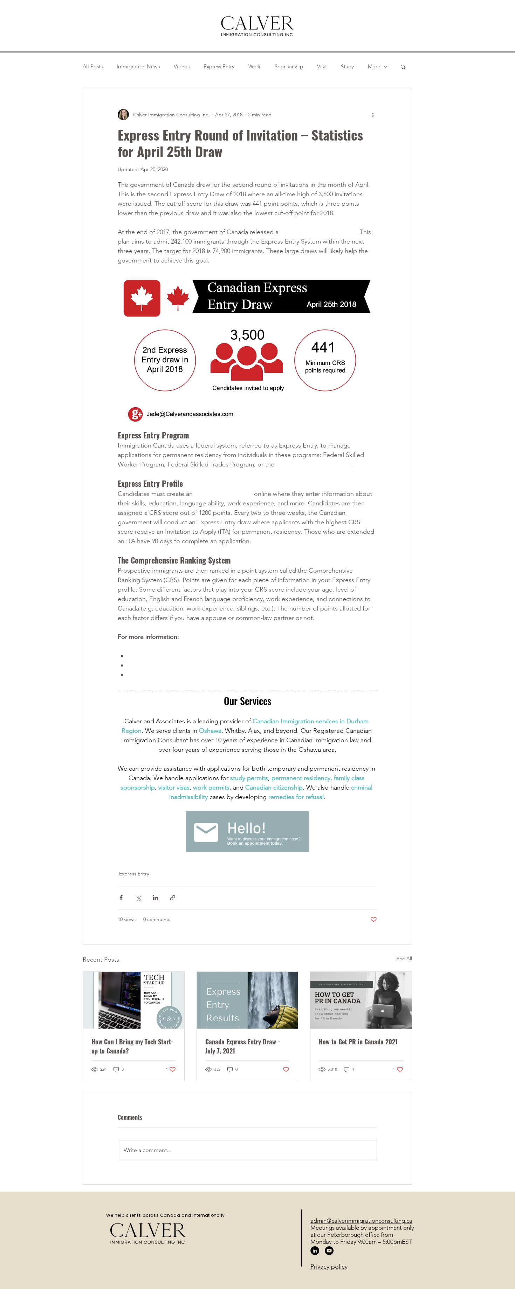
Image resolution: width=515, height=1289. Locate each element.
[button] (403, 66)
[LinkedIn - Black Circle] (314, 1250)
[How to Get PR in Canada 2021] (361, 1000)
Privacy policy (329, 1266)
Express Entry (219, 66)
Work (254, 66)
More (374, 66)
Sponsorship (289, 66)
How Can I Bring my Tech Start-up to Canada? (132, 1046)
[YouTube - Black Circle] (329, 1250)
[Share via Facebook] (121, 897)
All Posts (93, 66)
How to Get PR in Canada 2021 (358, 1041)
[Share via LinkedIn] (155, 897)
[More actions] (373, 114)
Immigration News (138, 66)
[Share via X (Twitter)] (138, 897)
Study (347, 66)
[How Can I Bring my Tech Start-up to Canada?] (133, 1000)
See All (404, 958)
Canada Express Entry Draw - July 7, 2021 (242, 1046)
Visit (322, 66)
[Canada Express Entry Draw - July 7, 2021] (247, 1000)
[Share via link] (172, 897)
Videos (182, 66)
